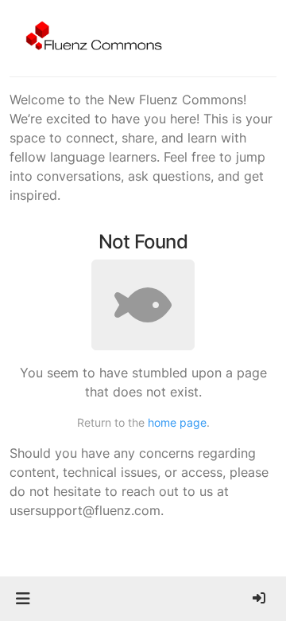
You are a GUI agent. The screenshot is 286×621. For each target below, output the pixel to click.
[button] (22, 599)
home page (177, 422)
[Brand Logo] (91, 38)
